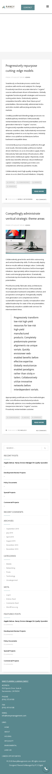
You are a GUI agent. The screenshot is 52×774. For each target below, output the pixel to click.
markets (37, 182)
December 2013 (12, 545)
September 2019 (12, 529)
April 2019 (10, 537)
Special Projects (9, 492)
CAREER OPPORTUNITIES (11, 756)
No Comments (41, 199)
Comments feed (12, 603)
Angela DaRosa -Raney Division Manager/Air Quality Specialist (26, 463)
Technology (22, 430)
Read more (39, 191)
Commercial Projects (11, 502)
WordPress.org (12, 607)
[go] (45, 448)
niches (26, 417)
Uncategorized (12, 580)
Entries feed (11, 599)
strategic (12, 186)
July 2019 (9, 533)
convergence (24, 182)
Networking (28, 199)
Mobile (20, 199)
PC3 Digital (39, 765)
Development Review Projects (15, 473)
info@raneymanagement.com (14, 715)
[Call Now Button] (46, 768)
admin (27, 77)
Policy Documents (10, 482)
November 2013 (12, 549)
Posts (8, 572)
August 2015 (11, 541)
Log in (8, 595)
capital (11, 182)
